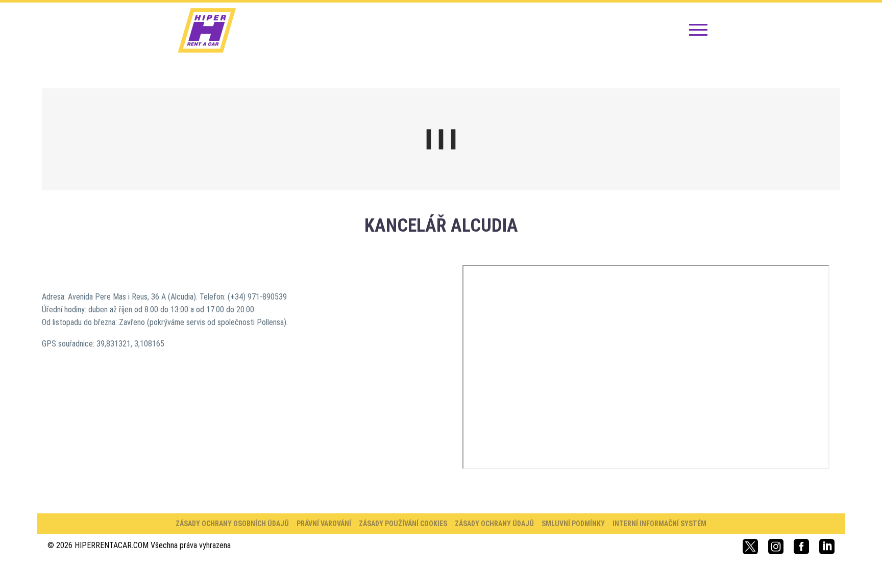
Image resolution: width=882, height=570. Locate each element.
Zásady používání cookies (403, 523)
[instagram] (775, 546)
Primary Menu (698, 30)
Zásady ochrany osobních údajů (232, 523)
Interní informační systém (659, 523)
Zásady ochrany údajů (494, 523)
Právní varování (324, 523)
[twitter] (750, 546)
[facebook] (801, 546)
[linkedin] (827, 546)
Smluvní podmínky (573, 523)
